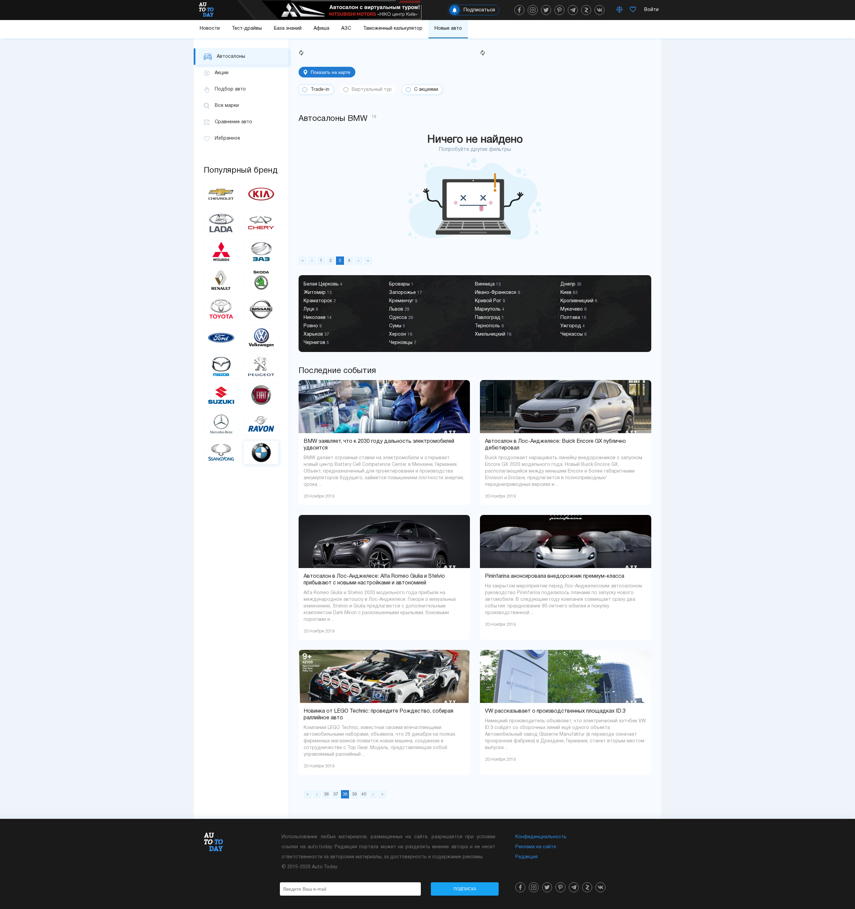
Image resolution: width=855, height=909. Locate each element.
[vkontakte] (599, 10)
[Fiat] (260, 395)
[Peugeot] (260, 366)
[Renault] (221, 280)
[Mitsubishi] (221, 251)
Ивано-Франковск (497, 293)
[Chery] (260, 223)
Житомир (318, 293)
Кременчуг (403, 301)
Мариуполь (489, 309)
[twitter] (546, 10)
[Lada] (221, 223)
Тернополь (489, 326)
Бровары (401, 284)
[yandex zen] (586, 10)
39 (354, 794)
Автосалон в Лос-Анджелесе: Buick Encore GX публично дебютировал (555, 444)
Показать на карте (330, 72)
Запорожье (405, 293)
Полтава (573, 318)
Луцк (311, 309)
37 (335, 794)
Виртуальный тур (372, 89)
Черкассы (573, 334)
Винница (488, 284)
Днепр (570, 284)
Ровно (313, 326)
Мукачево (573, 309)
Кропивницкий (578, 301)
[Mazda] (221, 366)
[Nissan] (260, 309)
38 (345, 794)
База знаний (288, 28)
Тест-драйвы (247, 28)
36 (326, 794)
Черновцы (402, 343)
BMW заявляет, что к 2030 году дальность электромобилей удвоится (379, 444)
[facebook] (519, 10)
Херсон (400, 334)
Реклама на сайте (535, 847)
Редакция (526, 857)
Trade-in (320, 89)
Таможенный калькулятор (392, 28)
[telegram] (573, 10)
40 (363, 794)
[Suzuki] (221, 395)
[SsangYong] (221, 453)
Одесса (401, 318)
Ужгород (572, 326)
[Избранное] (633, 10)
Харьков (316, 334)
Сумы (397, 326)
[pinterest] (559, 10)
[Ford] (221, 338)
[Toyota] (221, 309)
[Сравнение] (619, 10)
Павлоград (489, 318)
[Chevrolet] (221, 194)
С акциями (426, 89)
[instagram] (533, 10)
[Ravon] (260, 424)
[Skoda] (260, 280)
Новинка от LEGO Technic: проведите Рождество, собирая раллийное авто (378, 714)
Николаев (318, 318)
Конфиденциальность (540, 837)
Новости (210, 28)
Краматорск (320, 301)
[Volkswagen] (260, 338)
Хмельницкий (493, 334)
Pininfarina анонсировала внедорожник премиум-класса (554, 576)
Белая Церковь (323, 284)
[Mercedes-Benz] (221, 424)
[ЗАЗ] (260, 251)
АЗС (346, 28)
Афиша (321, 28)
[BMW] (260, 453)
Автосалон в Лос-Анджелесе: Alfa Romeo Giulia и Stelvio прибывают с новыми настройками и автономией (374, 579)
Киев (568, 293)
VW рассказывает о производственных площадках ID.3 (555, 711)
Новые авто (448, 28)
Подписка (465, 889)
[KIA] (260, 194)
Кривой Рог (490, 301)
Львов (399, 309)
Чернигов (316, 343)
